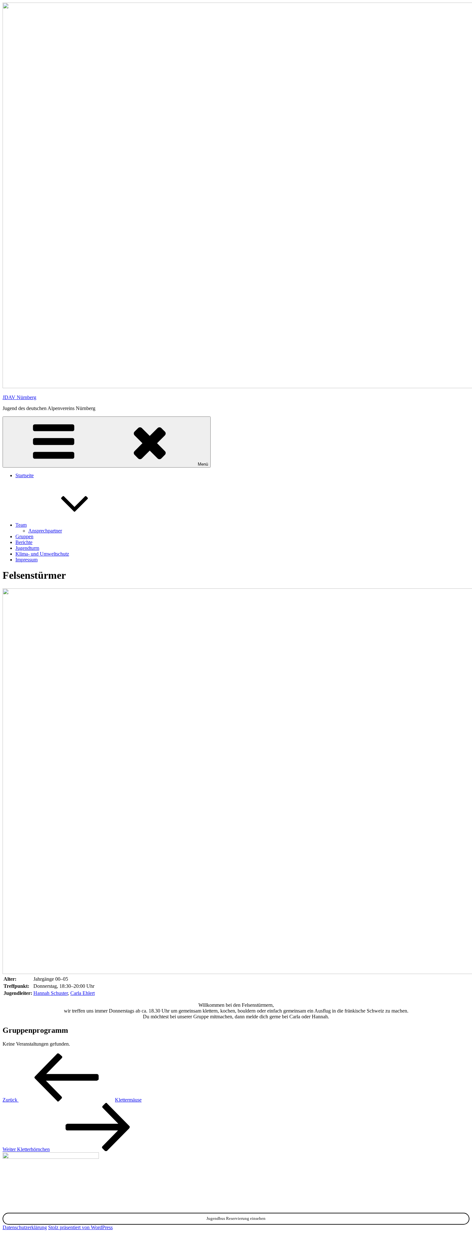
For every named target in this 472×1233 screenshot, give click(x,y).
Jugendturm (27, 548)
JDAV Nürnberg (19, 397)
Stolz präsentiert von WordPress (80, 1227)
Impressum (26, 559)
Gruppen (24, 536)
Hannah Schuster (50, 993)
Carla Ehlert (82, 993)
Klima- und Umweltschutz (42, 554)
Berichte (23, 542)
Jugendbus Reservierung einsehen (236, 1218)
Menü (203, 464)
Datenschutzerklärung (25, 1227)
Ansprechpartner (45, 530)
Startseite (24, 475)
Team (21, 525)
